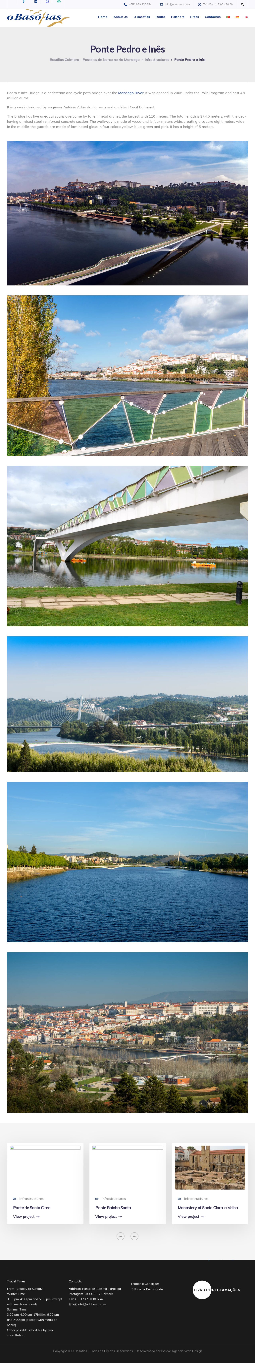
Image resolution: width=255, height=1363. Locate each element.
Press (194, 17)
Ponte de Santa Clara (31, 1207)
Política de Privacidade (146, 1289)
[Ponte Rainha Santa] (127, 1167)
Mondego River (131, 93)
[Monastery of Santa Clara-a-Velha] (210, 1167)
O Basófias (141, 17)
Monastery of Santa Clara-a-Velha (208, 1207)
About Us (121, 17)
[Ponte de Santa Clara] (45, 1167)
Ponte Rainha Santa (113, 1207)
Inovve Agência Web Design (181, 1351)
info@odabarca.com (92, 1304)
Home (103, 17)
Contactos (213, 17)
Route (160, 17)
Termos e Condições (145, 1284)
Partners (177, 17)
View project (23, 1216)
